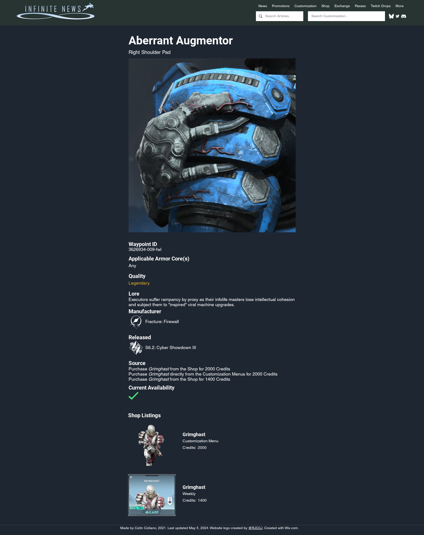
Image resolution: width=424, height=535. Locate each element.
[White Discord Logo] (403, 16)
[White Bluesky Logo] (391, 16)
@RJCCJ (255, 528)
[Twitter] (397, 16)
